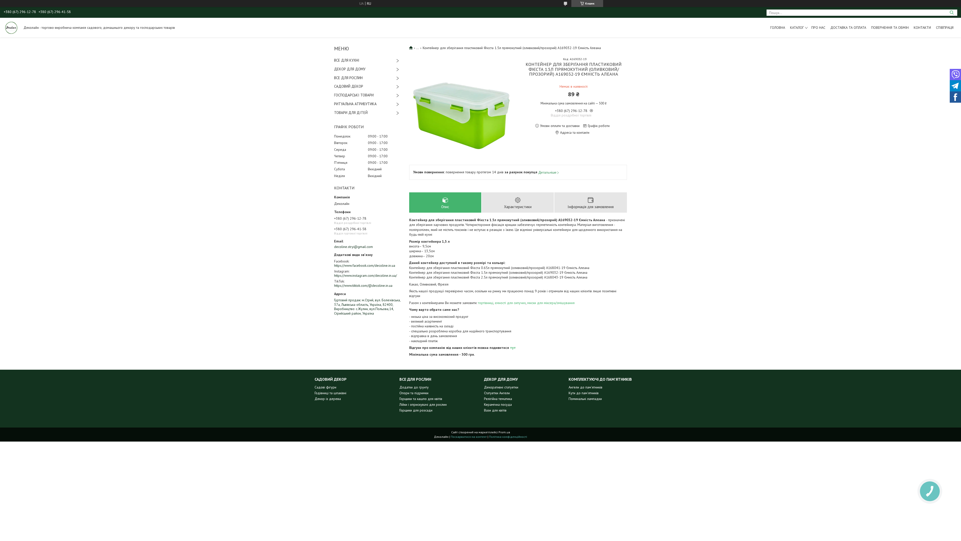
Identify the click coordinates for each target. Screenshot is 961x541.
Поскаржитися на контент (469, 437)
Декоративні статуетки (501, 387)
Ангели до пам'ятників (585, 387)
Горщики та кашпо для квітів (420, 398)
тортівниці (485, 303)
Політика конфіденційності (508, 437)
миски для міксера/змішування (551, 303)
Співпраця (944, 27)
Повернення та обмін (890, 27)
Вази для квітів (495, 410)
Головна (777, 27)
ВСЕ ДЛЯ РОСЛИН (348, 77)
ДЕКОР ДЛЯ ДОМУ (349, 69)
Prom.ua (504, 432)
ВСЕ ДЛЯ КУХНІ (346, 60)
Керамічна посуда (498, 404)
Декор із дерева (328, 398)
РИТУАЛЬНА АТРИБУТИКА (355, 103)
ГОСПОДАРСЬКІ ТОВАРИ (354, 95)
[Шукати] (951, 13)
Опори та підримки (413, 393)
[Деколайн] (11, 27)
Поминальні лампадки (585, 398)
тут (513, 347)
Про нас (818, 27)
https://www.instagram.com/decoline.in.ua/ (365, 275)
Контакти (922, 27)
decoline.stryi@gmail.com (353, 246)
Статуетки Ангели (497, 393)
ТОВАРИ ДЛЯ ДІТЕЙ (351, 112)
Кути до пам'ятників (584, 393)
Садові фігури (325, 387)
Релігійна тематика (498, 398)
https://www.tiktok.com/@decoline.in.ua (363, 285)
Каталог (797, 27)
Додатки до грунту (414, 387)
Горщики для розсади (415, 410)
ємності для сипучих (510, 303)
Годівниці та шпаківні (330, 393)
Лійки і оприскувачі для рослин (423, 404)
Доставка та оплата (848, 27)
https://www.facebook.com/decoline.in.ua (364, 265)
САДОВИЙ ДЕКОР (348, 86)
